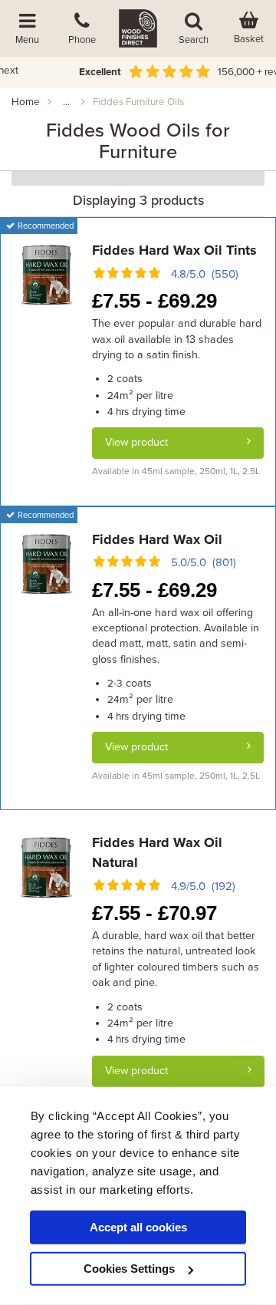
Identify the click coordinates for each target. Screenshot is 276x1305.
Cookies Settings (129, 1268)
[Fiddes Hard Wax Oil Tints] (46, 274)
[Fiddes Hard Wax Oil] (46, 563)
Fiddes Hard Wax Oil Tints (174, 250)
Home (26, 102)
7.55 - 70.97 (154, 913)
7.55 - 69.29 (154, 300)
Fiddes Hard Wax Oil (157, 539)
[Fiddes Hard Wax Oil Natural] (46, 867)
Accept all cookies (138, 1227)
